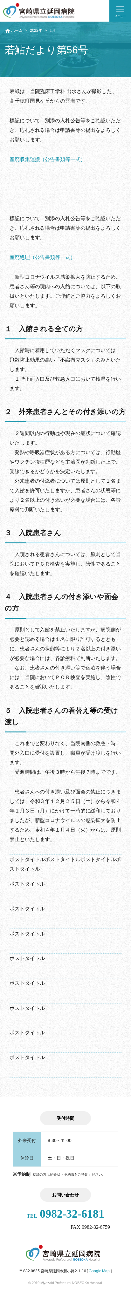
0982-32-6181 (65, 1213)
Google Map (99, 1271)
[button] (120, 11)
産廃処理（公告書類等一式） (42, 257)
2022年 (36, 30)
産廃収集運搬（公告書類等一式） (48, 159)
